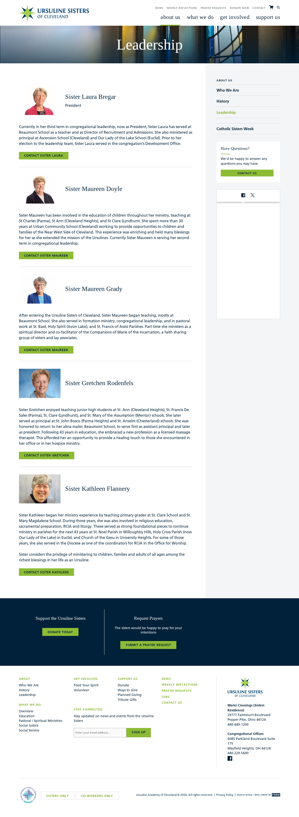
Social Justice (29, 725)
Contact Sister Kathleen (46, 572)
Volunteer (81, 690)
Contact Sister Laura (43, 155)
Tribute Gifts (127, 700)
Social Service (29, 730)
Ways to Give (128, 690)
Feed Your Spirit (86, 685)
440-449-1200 (238, 724)
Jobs (166, 697)
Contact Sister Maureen (46, 255)
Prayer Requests (213, 8)
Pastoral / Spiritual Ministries (40, 721)
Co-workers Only (97, 796)
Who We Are (29, 685)
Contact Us (172, 702)
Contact (259, 8)
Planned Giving (130, 695)
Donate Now (239, 8)
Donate (123, 685)
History (24, 690)
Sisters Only (57, 796)
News (159, 8)
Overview (26, 711)
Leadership (27, 695)
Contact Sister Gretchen (46, 455)
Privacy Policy (224, 794)
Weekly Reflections (182, 8)
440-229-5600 (238, 753)
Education (27, 716)
